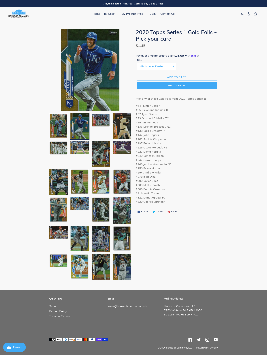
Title (139, 60)
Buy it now (176, 85)
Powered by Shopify (207, 347)
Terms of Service (60, 316)
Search (53, 306)
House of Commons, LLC (179, 347)
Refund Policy (58, 311)
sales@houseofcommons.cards (128, 306)
